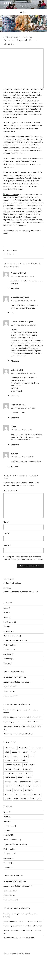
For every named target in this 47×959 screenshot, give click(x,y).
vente (16, 799)
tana (17, 794)
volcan (31, 799)
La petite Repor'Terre (13, 765)
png (15, 782)
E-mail (6, 534)
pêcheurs (8, 786)
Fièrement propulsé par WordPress (16, 953)
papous (21, 777)
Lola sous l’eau (9, 691)
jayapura (8, 761)
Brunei (5, 608)
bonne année (36, 748)
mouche (20, 773)
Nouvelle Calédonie (10, 636)
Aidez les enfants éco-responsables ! (17, 682)
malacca (8, 769)
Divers (5, 613)
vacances (36, 794)
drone (33, 752)
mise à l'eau (9, 773)
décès (7, 756)
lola (25, 765)
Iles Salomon (8, 622)
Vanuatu (6, 663)
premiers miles (26, 782)
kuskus (10, 254)
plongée (8, 782)
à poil (39, 799)
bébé (7, 752)
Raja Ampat (12, 251)
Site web (7, 545)
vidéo (23, 799)
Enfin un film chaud (10, 696)
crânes (25, 752)
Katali (9, 3)
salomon (8, 790)
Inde (5, 627)
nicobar (28, 773)
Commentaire (10, 491)
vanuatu (8, 799)
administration (10, 748)
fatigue (15, 756)
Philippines (7, 645)
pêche (37, 782)
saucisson (29, 790)
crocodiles (16, 752)
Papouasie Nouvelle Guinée (14, 640)
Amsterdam (23, 748)
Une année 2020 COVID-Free (14, 677)
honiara (24, 756)
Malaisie (6, 631)
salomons (18, 790)
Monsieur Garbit (22, 475)
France (6, 617)
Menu (24, 12)
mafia (32, 765)
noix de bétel (10, 777)
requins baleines (33, 786)
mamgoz (26, 769)
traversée (26, 794)
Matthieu (27, 37)
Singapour (7, 654)
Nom (6, 522)
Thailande (7, 659)
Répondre (15, 288)
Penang (29, 777)
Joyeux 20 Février (10, 687)
